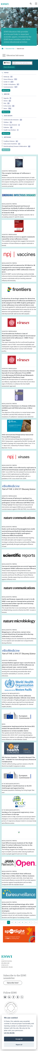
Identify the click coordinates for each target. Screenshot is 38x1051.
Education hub (10, 48)
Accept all (19, 1039)
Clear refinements (9, 67)
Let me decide (9, 1033)
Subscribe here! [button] (13, 983)
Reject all (19, 1044)
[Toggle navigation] (36, 3)
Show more (6, 90)
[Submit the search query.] (13, 63)
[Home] (5, 4)
